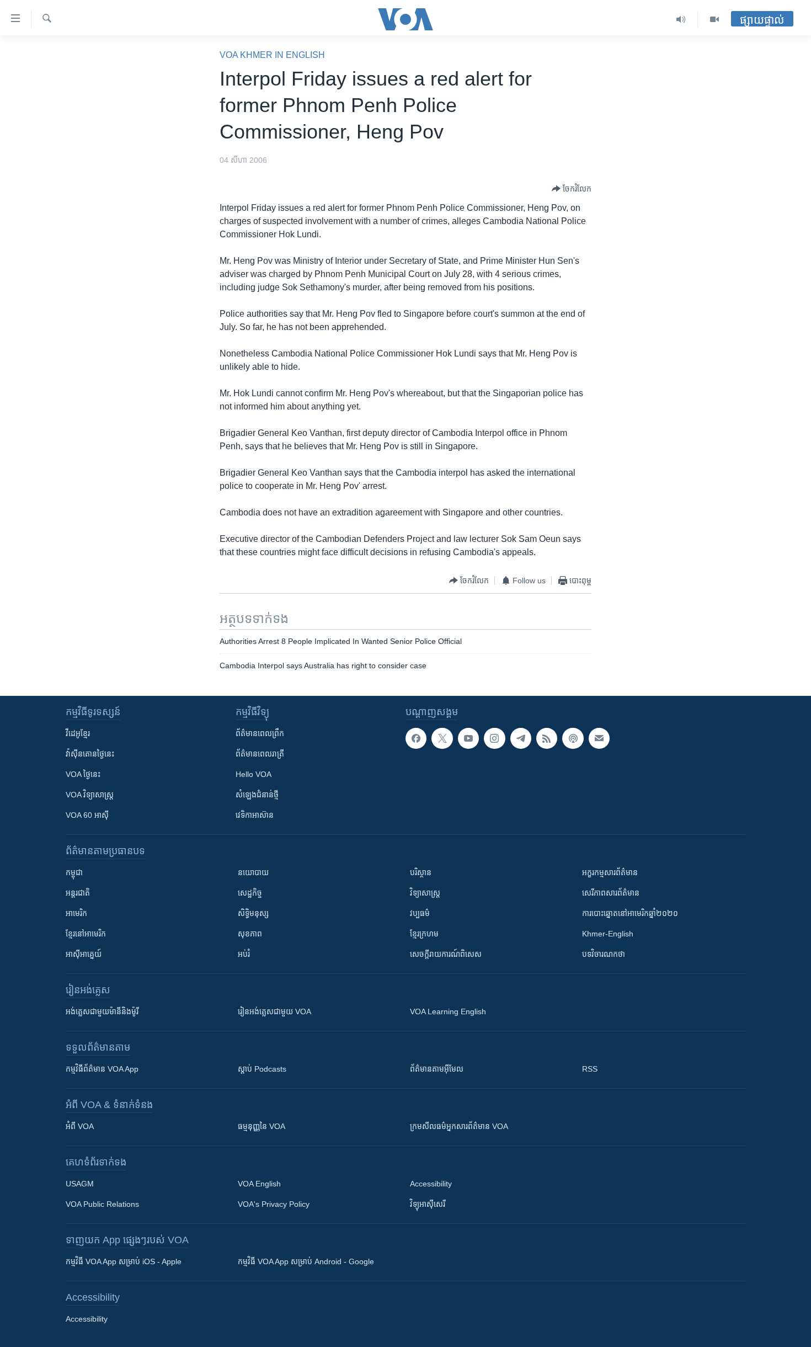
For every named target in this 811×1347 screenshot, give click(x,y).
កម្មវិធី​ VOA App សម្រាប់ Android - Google (306, 1261)
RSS (589, 1068)
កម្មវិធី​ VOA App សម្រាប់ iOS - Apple (124, 1261)
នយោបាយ (253, 872)
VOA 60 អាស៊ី (87, 815)
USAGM (80, 1183)
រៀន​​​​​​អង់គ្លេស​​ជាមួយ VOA (274, 1011)
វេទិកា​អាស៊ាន (255, 815)
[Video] (714, 19)
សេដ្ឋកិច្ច (250, 892)
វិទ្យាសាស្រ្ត (425, 892)
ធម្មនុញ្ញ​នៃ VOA (261, 1126)
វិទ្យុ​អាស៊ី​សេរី (427, 1204)
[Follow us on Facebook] (416, 738)
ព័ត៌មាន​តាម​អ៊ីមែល (436, 1068)
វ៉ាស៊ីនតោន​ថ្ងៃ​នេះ (90, 753)
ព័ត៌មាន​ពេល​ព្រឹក (260, 733)
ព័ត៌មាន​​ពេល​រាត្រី (260, 753)
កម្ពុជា (74, 872)
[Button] (571, 188)
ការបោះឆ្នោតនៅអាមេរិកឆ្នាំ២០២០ (630, 913)
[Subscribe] (599, 738)
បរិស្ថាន (420, 872)
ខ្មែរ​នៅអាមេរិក (86, 933)
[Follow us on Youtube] (468, 738)
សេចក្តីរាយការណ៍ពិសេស (446, 954)
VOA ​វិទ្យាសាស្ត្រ (90, 794)
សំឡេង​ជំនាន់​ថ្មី (257, 794)
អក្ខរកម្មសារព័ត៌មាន (610, 872)
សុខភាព (250, 933)
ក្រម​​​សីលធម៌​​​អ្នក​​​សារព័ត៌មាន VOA (459, 1126)
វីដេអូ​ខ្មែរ (78, 733)
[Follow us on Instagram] (494, 738)
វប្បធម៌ (420, 913)
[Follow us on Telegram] (520, 738)
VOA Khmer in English (272, 55)
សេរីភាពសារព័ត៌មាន (610, 892)
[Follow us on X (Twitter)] (441, 738)
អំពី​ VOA (80, 1126)
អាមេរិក (76, 913)
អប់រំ (244, 954)
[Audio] (681, 19)
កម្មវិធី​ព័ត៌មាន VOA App (102, 1068)
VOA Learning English (448, 1011)
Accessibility (431, 1183)
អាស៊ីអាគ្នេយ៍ (84, 954)
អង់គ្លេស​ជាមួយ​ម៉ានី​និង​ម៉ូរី (102, 1011)
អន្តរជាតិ (78, 892)
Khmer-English (607, 933)
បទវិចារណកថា (603, 954)
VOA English (259, 1183)
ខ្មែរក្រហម (424, 933)
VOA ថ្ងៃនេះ (83, 774)
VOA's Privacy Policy (274, 1204)
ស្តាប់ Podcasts (262, 1068)
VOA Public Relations (102, 1204)
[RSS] (546, 738)
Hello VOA (253, 774)
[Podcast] (572, 738)
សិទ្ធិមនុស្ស (253, 913)
